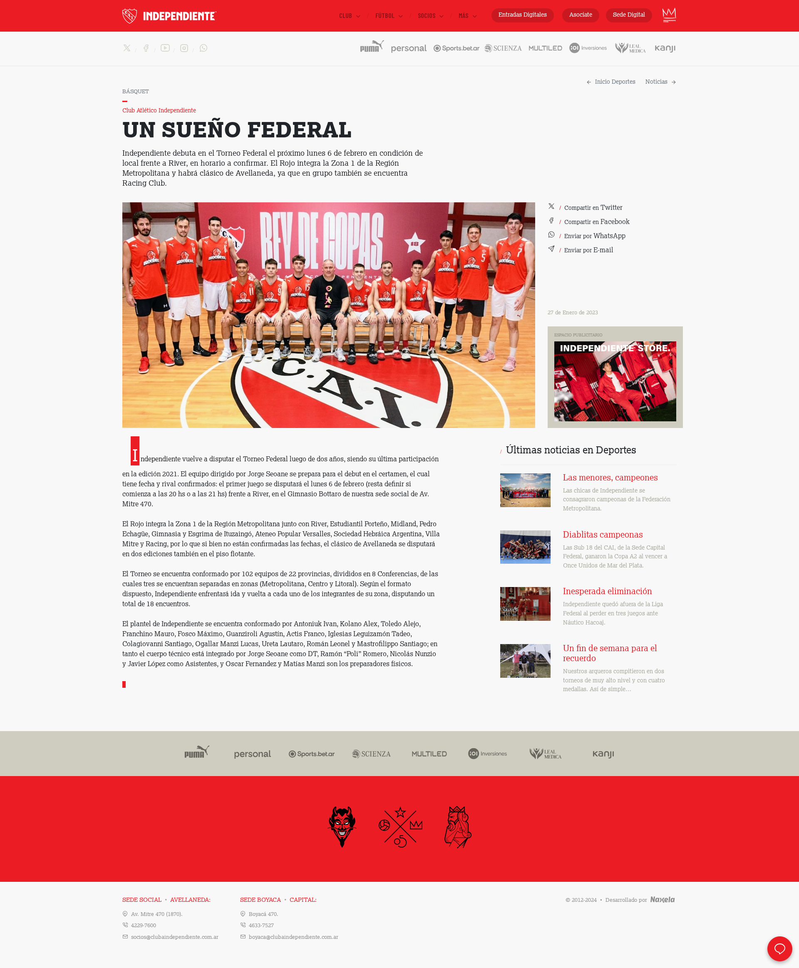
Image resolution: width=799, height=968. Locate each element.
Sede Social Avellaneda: (166, 900)
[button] (585, 208)
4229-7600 (143, 925)
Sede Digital (629, 15)
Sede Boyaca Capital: (278, 900)
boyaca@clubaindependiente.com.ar (293, 937)
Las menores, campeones (610, 478)
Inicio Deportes (615, 82)
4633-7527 (261, 925)
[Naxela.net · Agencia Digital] (663, 900)
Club (346, 15)
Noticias (656, 82)
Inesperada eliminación (607, 592)
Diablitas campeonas (603, 535)
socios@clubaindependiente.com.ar (174, 937)
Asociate (580, 15)
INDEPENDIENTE (186, 16)
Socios (427, 15)
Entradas (523, 15)
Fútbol (385, 15)
